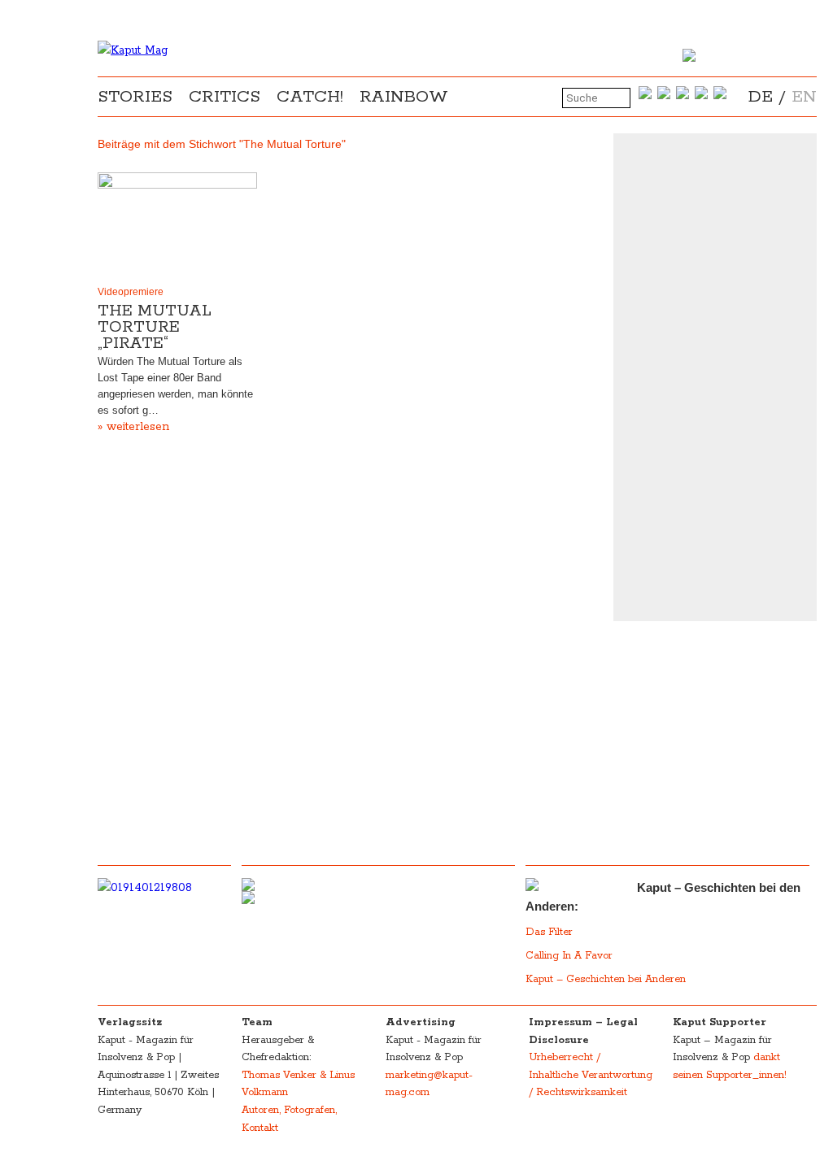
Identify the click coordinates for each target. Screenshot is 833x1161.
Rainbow (404, 96)
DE (760, 96)
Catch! (310, 96)
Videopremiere (131, 292)
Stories (135, 96)
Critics (224, 96)
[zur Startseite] (133, 50)
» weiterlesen (133, 427)
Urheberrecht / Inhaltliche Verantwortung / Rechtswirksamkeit (590, 1074)
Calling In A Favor (569, 956)
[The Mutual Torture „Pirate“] (177, 225)
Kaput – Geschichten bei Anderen (606, 979)
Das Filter (551, 932)
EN (804, 96)
